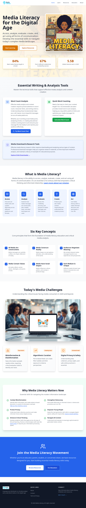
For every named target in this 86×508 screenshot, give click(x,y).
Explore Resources (28, 48)
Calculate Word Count (62, 120)
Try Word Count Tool (22, 131)
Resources (66, 2)
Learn (58, 2)
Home (53, 2)
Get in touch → (62, 495)
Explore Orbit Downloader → (20, 155)
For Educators (52, 468)
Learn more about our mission (56, 183)
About (81, 2)
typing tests (13, 423)
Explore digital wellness (71, 414)
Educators (74, 2)
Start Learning (10, 48)
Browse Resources (35, 468)
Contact (32, 493)
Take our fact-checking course (18, 406)
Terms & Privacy (34, 496)
